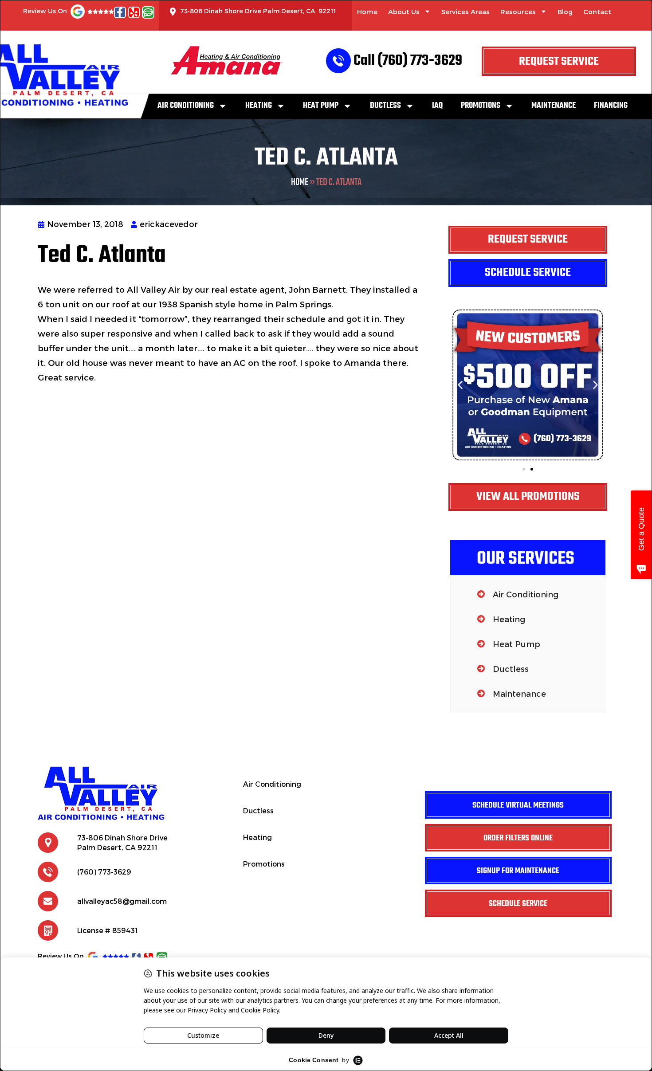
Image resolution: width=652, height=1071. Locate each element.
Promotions (480, 105)
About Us (404, 12)
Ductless (385, 105)
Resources (518, 12)
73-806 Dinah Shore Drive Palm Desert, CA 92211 (258, 11)
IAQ (437, 105)
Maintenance (553, 105)
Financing (611, 105)
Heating (258, 105)
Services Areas (465, 12)
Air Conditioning (185, 105)
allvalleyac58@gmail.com (122, 901)
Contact (597, 12)
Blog (565, 12)
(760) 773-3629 (104, 871)
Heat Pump (320, 105)
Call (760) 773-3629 (407, 61)
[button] (460, 385)
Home (367, 12)
